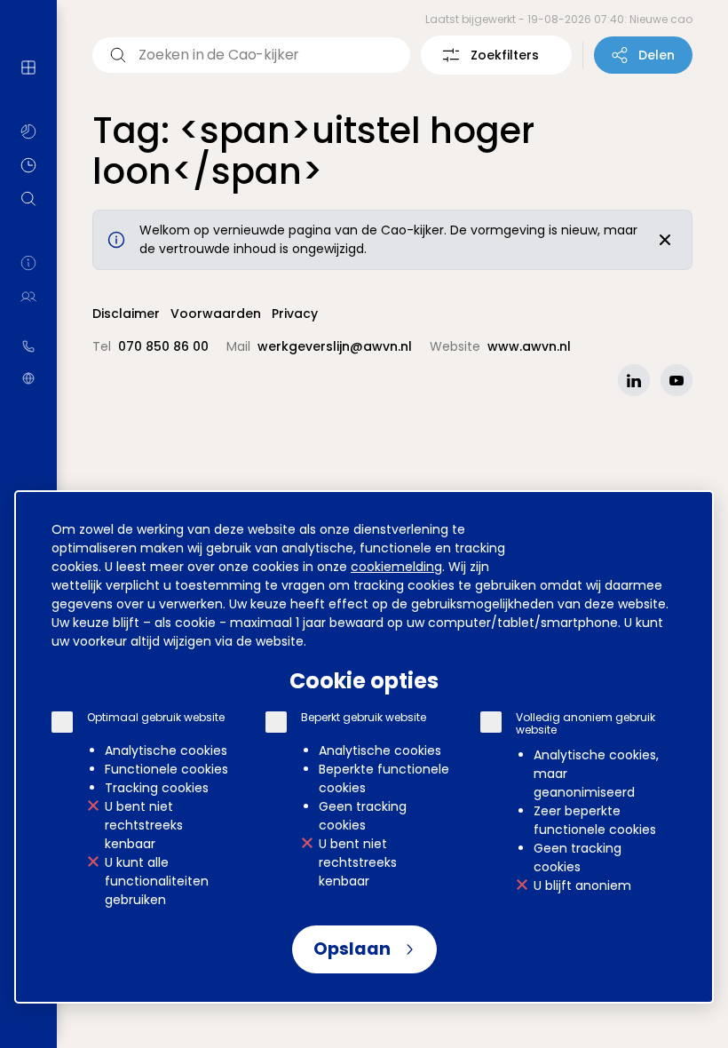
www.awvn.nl (28, 378)
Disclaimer (126, 313)
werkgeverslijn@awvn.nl (334, 346)
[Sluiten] (665, 239)
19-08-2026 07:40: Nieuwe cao (609, 19)
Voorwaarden (215, 313)
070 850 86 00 (28, 346)
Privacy (295, 313)
